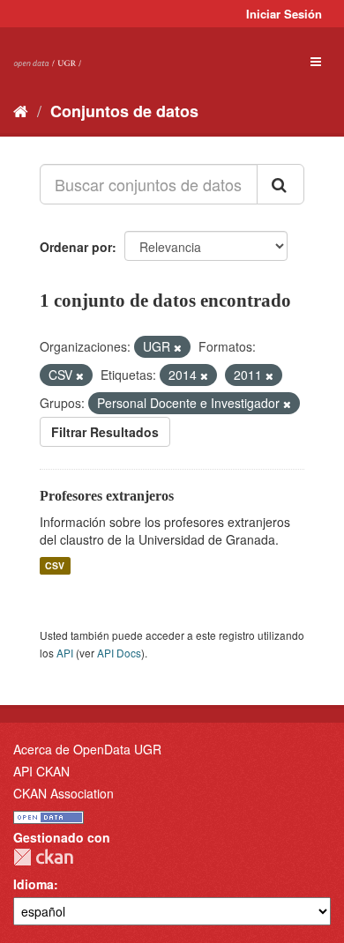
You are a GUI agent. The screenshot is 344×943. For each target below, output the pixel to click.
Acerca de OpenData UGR (87, 749)
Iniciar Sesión (284, 13)
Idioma (33, 884)
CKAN (43, 857)
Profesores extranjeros (107, 495)
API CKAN (41, 771)
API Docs (119, 652)
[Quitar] (178, 347)
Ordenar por (76, 247)
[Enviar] (280, 184)
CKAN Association (63, 793)
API (64, 652)
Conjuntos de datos (124, 111)
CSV (54, 565)
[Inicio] (20, 110)
